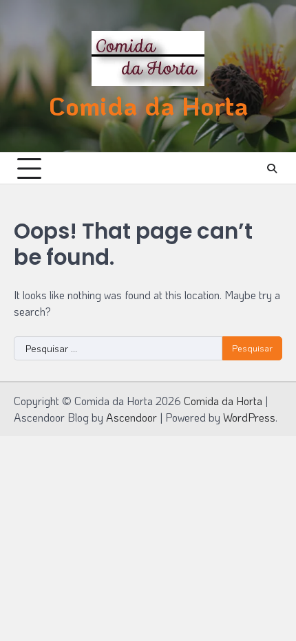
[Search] (272, 168)
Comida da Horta (148, 105)
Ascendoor (131, 417)
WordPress (249, 417)
